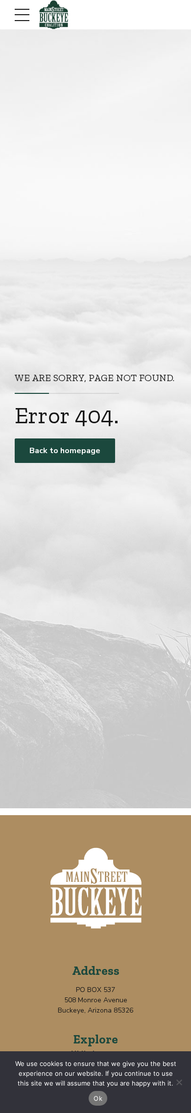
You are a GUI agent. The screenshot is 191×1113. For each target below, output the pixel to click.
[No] (179, 1082)
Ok (98, 1098)
